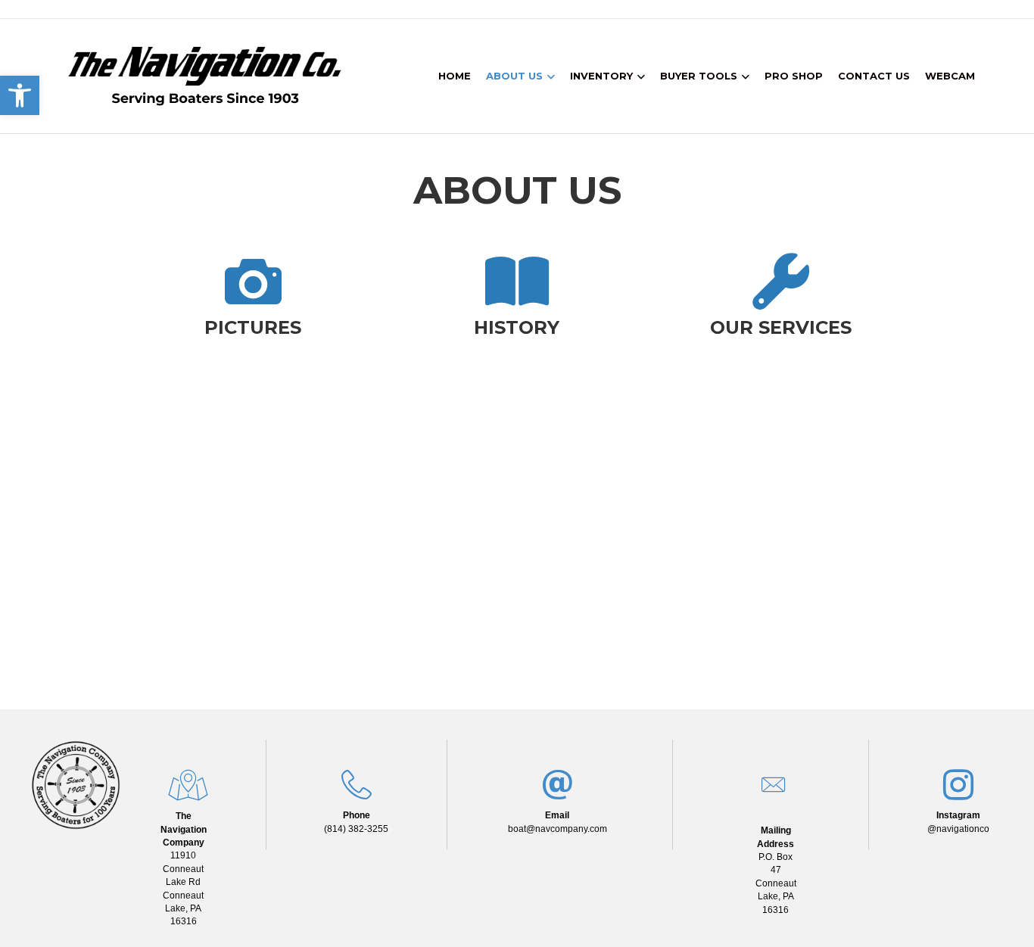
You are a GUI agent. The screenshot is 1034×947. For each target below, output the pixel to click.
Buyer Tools (698, 76)
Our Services (781, 327)
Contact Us (874, 76)
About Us (514, 76)
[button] (19, 95)
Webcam (950, 76)
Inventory (601, 76)
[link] (183, 868)
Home (454, 76)
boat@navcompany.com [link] (557, 829)
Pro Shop (794, 76)
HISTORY (516, 327)
